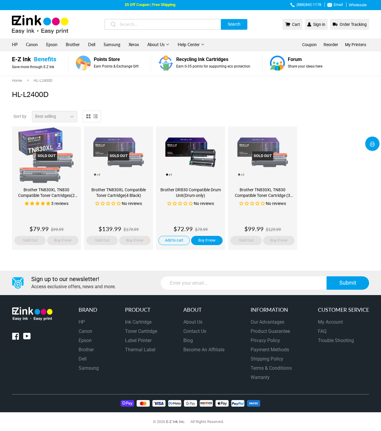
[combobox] (175, 24)
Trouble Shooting (336, 340)
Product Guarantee (270, 331)
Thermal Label (140, 349)
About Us (156, 44)
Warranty (260, 377)
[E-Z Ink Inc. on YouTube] (27, 337)
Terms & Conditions (271, 368)
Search (234, 24)
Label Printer (138, 340)
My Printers (355, 44)
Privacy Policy (265, 340)
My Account (330, 322)
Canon (32, 44)
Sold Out (30, 240)
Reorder (331, 44)
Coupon (309, 44)
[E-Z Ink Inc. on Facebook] (15, 337)
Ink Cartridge (138, 322)
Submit (347, 283)
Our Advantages (267, 322)
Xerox (134, 44)
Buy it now (62, 240)
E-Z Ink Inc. (175, 421)
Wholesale (358, 5)
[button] (38, 203)
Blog (188, 340)
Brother (73, 44)
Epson (51, 44)
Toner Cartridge (141, 331)
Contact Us (194, 331)
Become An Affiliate (203, 349)
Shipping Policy (267, 359)
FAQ (322, 331)
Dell (91, 44)
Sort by (19, 116)
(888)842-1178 (308, 4)
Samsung (112, 44)
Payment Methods (270, 349)
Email (338, 4)
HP (15, 44)
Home (17, 80)
